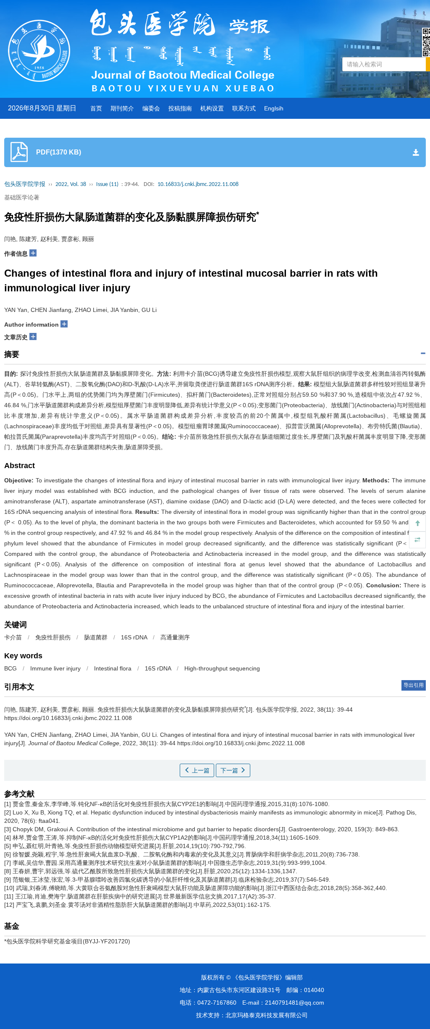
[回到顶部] (417, 523)
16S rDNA (134, 637)
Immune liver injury (55, 668)
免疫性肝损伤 (53, 637)
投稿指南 (180, 108)
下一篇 (230, 770)
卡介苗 (13, 637)
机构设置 (212, 108)
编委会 (151, 108)
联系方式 (244, 108)
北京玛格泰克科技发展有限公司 (266, 1015)
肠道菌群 (96, 637)
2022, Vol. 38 (70, 184)
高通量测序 (175, 637)
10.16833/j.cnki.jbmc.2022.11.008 (198, 184)
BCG (10, 668)
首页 (96, 108)
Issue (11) (107, 184)
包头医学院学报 (24, 184)
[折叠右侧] (417, 540)
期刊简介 (122, 108)
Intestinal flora (112, 668)
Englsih (273, 108)
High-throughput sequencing (222, 668)
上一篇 (200, 770)
